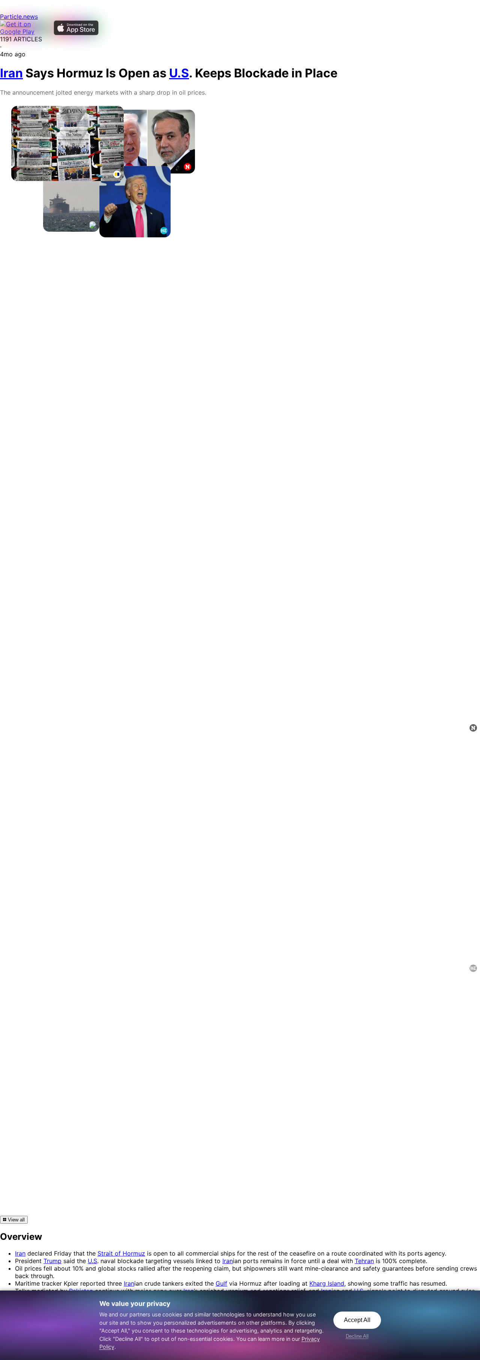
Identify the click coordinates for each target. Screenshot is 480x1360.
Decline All (357, 1336)
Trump (53, 1261)
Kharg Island (326, 1283)
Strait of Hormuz (121, 1253)
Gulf (221, 1283)
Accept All (357, 1320)
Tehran (364, 1261)
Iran (20, 1253)
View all (15, 1220)
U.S (92, 1261)
